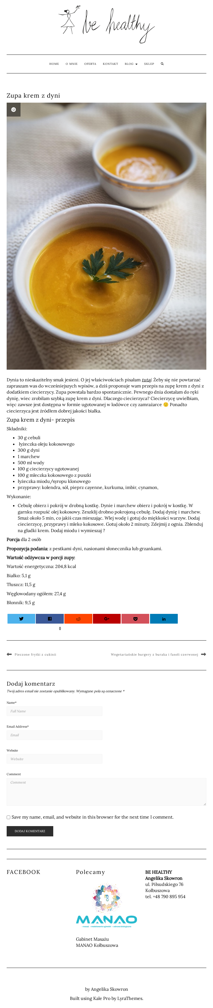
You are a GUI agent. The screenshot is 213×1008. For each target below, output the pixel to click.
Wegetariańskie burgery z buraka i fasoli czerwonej (154, 654)
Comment (14, 774)
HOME (54, 64)
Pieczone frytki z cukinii (35, 654)
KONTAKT (110, 64)
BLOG (130, 64)
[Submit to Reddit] (78, 619)
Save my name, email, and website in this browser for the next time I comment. (93, 817)
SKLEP (149, 64)
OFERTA (90, 64)
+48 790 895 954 (169, 896)
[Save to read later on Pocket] (135, 619)
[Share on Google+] (107, 619)
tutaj (146, 379)
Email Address (18, 726)
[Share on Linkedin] (164, 619)
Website (12, 750)
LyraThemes (129, 998)
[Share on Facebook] (50, 619)
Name (12, 703)
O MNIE (72, 64)
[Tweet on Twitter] (21, 619)
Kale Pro (101, 998)
